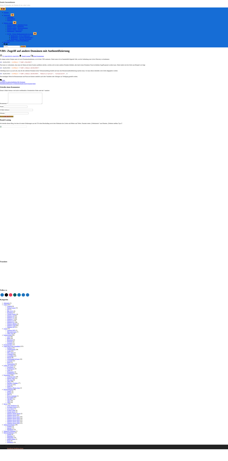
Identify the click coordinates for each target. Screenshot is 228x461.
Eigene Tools (11, 378)
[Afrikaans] (1, 265)
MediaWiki (10, 437)
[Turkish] (11, 284)
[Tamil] (6, 284)
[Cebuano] (8, 267)
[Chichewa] (10, 267)
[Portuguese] (1, 281)
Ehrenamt (10, 20)
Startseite (6, 12)
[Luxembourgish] (2, 277)
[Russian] (6, 281)
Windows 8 (10, 320)
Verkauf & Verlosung (9, 431)
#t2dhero (9, 348)
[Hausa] (4, 272)
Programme (7, 375)
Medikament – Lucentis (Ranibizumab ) (22, 37)
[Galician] (8, 270)
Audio (9, 351)
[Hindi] (10, 272)
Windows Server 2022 (13, 421)
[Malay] (10, 277)
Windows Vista (11, 325)
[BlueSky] (27, 295)
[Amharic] (4, 265)
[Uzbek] (2, 286)
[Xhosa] (8, 286)
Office (9, 381)
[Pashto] (10, 279)
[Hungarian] (13, 272)
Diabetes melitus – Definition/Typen (17, 25)
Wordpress (10, 442)
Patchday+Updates (12, 383)
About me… (7, 15)
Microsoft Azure (11, 332)
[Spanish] (11, 283)
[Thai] (10, 284)
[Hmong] (11, 272)
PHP (8, 394)
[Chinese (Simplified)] (11, 267)
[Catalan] (6, 267)
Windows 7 (10, 319)
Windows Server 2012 (13, 417)
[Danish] (6, 268)
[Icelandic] (1, 274)
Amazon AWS (11, 330)
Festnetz (9, 426)
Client (5, 304)
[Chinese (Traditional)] (13, 267)
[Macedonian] (4, 277)
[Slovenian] (4, 283)
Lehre (8, 370)
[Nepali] (6, 279)
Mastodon (10, 436)
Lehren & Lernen (8, 365)
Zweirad (9, 343)
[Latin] (11, 275)
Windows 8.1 (11, 322)
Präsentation (10, 372)
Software (9, 384)
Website (2, 113)
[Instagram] (10, 295)
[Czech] (4, 268)
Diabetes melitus (8, 23)
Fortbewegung (8, 335)
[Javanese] (11, 274)
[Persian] (11, 279)
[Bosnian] (2, 267)
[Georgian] (10, 270)
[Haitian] (2, 272)
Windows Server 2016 (13, 418)
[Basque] (11, 265)
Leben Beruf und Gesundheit (12, 346)
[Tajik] (4, 284)
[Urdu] (1, 286)
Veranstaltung (11, 364)
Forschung (10, 367)
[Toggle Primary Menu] (3, 8)
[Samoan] (6, 283)
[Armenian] (8, 265)
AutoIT (9, 391)
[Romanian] (4, 281)
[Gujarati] (1, 272)
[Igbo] (2, 274)
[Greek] (13, 270)
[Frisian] (6, 270)
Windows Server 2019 (13, 420)
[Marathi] (1, 279)
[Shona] (10, 281)
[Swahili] (1, 284)
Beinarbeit (10, 340)
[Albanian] (2, 265)
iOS (8, 309)
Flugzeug (9, 341)
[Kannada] (13, 274)
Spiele (9, 386)
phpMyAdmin (11, 439)
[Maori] (13, 277)
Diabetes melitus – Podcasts (15, 29)
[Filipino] (1, 270)
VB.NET (9, 399)
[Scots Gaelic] (8, 283)
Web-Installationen (9, 433)
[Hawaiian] (6, 272)
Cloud (5, 328)
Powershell (10, 397)
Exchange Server (12, 407)
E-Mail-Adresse (4, 110)
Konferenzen (10, 368)
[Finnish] (2, 270)
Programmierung (8, 389)
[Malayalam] (8, 277)
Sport (8, 362)
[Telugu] (8, 284)
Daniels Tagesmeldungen (7, 2)
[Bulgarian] (4, 267)
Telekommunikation (9, 425)
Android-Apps (11, 376)
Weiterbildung (11, 18)
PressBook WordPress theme (15, 448)
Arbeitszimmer (11, 349)
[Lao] (10, 275)
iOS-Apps (10, 380)
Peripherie (10, 312)
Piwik (8, 441)
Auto (8, 336)
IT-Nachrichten (8, 344)
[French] (4, 270)
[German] (11, 270)
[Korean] (4, 275)
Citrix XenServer (12, 405)
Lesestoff (9, 360)
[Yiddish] (10, 286)
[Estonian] (13, 268)
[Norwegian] (8, 279)
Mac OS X (10, 311)
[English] (10, 268)
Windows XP (11, 327)
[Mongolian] (2, 279)
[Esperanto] (11, 268)
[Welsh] (6, 286)
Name (1, 106)
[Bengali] (1, 267)
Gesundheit (10, 356)
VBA (8, 400)
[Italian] (8, 274)
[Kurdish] (6, 275)
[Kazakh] (1, 275)
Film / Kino (10, 352)
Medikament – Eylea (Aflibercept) (20, 36)
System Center (11, 410)
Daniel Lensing (26, 56)
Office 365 (10, 333)
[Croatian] (2, 268)
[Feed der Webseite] (2, 295)
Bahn (8, 338)
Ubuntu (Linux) (11, 314)
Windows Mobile (12, 324)
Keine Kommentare (38, 56)
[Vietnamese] (4, 286)
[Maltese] (11, 277)
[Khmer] (2, 275)
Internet (9, 357)
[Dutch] (8, 268)
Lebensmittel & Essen (13, 359)
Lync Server (10, 409)
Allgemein (6, 303)
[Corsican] (1, 268)
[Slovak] (2, 283)
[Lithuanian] (1, 277)
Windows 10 (10, 316)
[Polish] (13, 279)
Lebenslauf (10, 17)
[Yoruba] (11, 286)
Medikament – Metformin (14, 31)
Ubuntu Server (11, 412)
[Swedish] (2, 284)
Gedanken (10, 354)
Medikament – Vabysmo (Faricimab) (21, 39)
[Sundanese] (13, 283)
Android (9, 306)
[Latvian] (13, 275)
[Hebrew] (8, 272)
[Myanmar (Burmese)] (4, 279)
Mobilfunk (10, 429)
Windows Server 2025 (13, 423)
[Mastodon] (23, 295)
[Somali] (10, 283)
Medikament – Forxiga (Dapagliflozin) (18, 40)
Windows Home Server (13, 413)
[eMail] (6, 295)
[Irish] (6, 274)
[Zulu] (13, 286)
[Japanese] (10, 274)
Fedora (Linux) (11, 308)
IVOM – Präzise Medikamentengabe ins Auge (20, 34)
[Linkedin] (19, 295)
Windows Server (11, 415)
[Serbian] (8, 281)
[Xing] (15, 295)
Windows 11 (10, 317)
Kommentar (4, 103)
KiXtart (9, 392)
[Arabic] (6, 265)
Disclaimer (7, 42)
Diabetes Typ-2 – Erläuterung (15, 26)
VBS (3, 80)
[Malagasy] (6, 277)
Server (5, 404)
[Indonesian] (4, 274)
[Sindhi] (13, 281)
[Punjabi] (2, 281)
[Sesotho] (11, 281)
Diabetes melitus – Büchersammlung (17, 28)
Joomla (9, 434)
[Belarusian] (13, 265)
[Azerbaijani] (10, 265)
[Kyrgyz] (8, 275)
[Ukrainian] (13, 284)
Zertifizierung (11, 373)
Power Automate (12, 396)
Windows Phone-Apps (13, 388)
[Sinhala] (1, 283)
